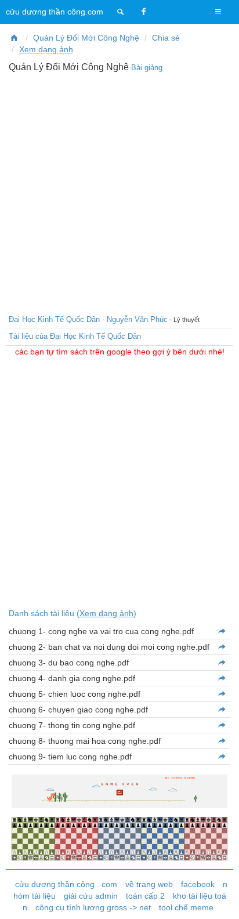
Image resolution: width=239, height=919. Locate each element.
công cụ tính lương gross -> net (93, 907)
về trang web (149, 884)
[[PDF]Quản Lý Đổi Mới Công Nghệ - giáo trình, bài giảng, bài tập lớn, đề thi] (14, 37)
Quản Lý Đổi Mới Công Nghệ (86, 37)
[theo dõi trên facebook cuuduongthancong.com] (143, 11)
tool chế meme (186, 907)
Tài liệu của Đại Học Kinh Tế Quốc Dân (75, 336)
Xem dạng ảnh (46, 49)
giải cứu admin (91, 895)
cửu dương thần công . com (66, 884)
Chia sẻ (166, 37)
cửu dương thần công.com (54, 11)
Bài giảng (146, 67)
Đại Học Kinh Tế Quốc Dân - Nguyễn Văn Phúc (88, 319)
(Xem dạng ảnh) (106, 613)
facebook (198, 884)
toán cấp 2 (145, 895)
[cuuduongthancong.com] (120, 11)
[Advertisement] (119, 192)
